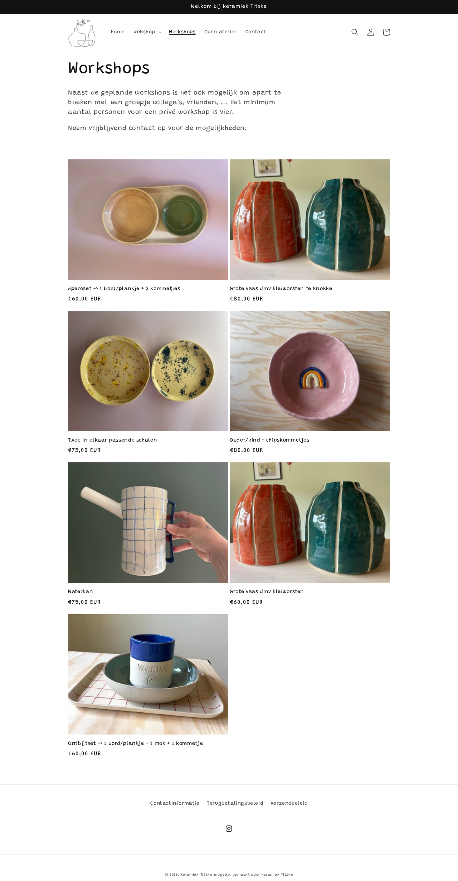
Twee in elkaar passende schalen (112, 440)
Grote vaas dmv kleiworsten (267, 591)
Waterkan (80, 591)
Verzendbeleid (289, 803)
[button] (147, 32)
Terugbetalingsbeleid (235, 803)
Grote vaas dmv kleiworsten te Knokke (281, 289)
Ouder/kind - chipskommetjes (270, 440)
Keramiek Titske (197, 875)
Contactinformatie (174, 803)
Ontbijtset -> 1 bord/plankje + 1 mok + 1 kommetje (135, 743)
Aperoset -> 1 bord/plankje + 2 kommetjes (124, 289)
